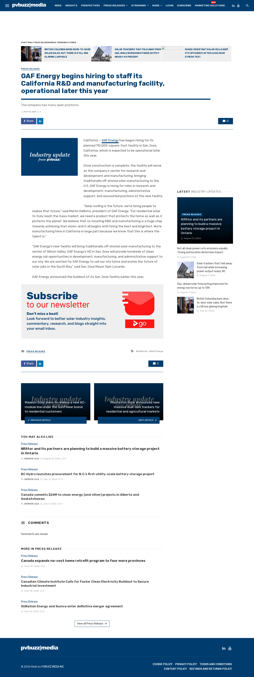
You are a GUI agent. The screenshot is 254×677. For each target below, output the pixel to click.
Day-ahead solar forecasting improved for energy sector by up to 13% (202, 285)
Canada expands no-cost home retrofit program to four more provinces (83, 561)
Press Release (30, 69)
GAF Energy (110, 140)
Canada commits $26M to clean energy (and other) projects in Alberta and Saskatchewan (80, 497)
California (142, 351)
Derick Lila (31, 458)
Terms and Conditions (216, 664)
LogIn (169, 5)
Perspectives (90, 5)
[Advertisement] (127, 27)
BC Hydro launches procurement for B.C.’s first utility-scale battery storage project (87, 474)
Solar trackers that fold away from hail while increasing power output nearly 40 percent (138, 53)
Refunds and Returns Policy (210, 668)
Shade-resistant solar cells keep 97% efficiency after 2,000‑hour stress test (206, 53)
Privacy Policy (186, 664)
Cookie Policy (163, 664)
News (58, 5)
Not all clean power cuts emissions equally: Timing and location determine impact (202, 250)
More (155, 5)
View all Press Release (90, 623)
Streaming (138, 5)
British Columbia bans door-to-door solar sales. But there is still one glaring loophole (67, 53)
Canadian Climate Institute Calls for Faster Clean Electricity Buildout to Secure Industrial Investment (85, 583)
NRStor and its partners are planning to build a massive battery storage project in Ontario (90, 451)
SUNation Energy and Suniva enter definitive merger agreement (72, 606)
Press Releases (114, 5)
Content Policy (175, 668)
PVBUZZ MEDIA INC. (52, 666)
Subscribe (184, 5)
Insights (71, 5)
